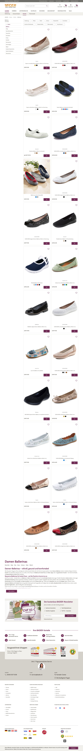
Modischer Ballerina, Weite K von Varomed (36, 151)
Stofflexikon (33, 713)
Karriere (7, 715)
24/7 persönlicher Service (43, 1)
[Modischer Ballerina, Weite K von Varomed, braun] (37, 153)
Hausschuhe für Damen (61, 591)
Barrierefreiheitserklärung (59, 697)
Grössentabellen (34, 707)
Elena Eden (7, 565)
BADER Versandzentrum (10, 713)
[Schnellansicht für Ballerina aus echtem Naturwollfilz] (47, 199)
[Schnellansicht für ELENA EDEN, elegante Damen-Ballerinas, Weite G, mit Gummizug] (47, 243)
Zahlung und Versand (34, 689)
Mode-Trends (33, 719)
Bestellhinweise (33, 709)
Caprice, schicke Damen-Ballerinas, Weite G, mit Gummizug (36, 107)
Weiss (27, 565)
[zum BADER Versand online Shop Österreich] (12, 730)
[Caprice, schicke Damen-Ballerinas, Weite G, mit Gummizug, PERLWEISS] (36, 109)
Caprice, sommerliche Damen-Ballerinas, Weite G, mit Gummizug (36, 63)
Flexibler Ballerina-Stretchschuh (36, 282)
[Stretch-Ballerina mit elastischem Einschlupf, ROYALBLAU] (67, 109)
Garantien (57, 693)
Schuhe (9, 24)
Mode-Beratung (33, 715)
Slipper (7, 46)
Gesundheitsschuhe (9, 31)
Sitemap (7, 687)
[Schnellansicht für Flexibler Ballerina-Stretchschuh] (47, 287)
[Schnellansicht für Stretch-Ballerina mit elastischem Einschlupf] (75, 111)
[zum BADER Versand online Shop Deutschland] (6, 730)
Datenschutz (57, 691)
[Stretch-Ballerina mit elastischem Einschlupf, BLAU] (63, 109)
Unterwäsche (8, 693)
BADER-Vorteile (33, 687)
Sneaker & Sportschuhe (10, 49)
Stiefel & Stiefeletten (9, 51)
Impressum (57, 689)
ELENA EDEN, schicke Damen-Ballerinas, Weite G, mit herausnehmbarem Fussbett (64, 414)
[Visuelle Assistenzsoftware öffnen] (64, 740)
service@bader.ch (37, 675)
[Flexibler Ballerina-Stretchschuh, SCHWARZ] (39, 284)
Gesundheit (8, 697)
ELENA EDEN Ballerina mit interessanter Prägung (65, 458)
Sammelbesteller (34, 695)
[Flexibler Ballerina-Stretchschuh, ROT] (37, 284)
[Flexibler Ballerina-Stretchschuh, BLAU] (36, 284)
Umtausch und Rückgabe (35, 691)
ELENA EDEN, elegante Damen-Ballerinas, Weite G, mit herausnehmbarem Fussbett (65, 195)
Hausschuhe (8, 33)
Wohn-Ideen (33, 721)
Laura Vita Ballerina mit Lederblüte (37, 370)
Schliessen (73, 748)
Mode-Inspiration (34, 717)
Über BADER (8, 707)
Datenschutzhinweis (48, 619)
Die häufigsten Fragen (34, 697)
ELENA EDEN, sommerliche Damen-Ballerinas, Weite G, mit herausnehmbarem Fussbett (64, 151)
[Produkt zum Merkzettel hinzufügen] (48, 30)
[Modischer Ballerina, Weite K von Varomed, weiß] (38, 153)
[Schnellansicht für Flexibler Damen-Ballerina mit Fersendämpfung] (75, 243)
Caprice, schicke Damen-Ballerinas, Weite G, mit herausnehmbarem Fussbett (37, 502)
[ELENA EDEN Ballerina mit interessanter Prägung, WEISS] (65, 460)
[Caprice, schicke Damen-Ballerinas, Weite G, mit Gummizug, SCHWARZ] (37, 109)
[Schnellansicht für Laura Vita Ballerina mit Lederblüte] (47, 375)
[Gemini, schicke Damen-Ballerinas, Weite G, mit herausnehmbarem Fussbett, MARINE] (64, 504)
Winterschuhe (8, 53)
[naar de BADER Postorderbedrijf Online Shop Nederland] (16, 730)
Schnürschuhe (8, 42)
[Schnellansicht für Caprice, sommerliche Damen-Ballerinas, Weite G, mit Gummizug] (47, 68)
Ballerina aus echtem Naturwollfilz (37, 195)
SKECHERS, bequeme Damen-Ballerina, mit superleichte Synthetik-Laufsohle (37, 414)
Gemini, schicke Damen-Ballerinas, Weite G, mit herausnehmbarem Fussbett (65, 502)
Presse (7, 711)
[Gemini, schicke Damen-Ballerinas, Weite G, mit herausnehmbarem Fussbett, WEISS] (65, 504)
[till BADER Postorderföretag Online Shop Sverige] (9, 730)
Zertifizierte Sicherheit (35, 693)
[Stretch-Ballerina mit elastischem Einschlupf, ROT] (65, 109)
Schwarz (23, 565)
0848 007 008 (12, 675)
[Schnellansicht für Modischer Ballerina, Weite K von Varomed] (47, 155)
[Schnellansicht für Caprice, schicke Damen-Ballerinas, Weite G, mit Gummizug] (47, 111)
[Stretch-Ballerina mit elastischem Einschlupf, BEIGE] (61, 109)
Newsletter (33, 699)
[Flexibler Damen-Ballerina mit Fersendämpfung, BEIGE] (64, 241)
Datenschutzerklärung (36, 749)
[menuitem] (6, 11)
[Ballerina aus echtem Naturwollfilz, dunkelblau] (36, 197)
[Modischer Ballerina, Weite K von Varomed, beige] (35, 153)
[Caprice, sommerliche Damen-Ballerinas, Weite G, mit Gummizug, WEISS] (38, 65)
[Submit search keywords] (47, 5)
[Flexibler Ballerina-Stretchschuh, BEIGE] (34, 284)
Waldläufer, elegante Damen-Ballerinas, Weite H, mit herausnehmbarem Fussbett (36, 327)
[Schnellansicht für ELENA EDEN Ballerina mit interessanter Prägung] (75, 463)
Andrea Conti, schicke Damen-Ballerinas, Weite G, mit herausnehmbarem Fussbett (64, 283)
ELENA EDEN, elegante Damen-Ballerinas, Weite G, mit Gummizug (37, 238)
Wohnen (7, 695)
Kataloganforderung (34, 701)
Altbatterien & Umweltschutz (60, 695)
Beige (12, 565)
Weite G (31, 565)
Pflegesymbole (33, 711)
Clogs (7, 28)
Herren (7, 691)
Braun (18, 565)
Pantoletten (8, 35)
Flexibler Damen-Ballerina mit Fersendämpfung (64, 238)
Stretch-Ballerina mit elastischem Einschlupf (65, 107)
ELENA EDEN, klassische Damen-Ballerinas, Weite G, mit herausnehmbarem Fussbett (65, 63)
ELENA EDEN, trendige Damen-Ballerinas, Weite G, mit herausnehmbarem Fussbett (65, 546)
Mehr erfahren (11, 591)
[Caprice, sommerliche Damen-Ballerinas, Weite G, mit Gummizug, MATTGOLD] (35, 65)
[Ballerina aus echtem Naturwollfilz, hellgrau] (37, 197)
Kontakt (7, 709)
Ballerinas (7, 26)
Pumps (7, 37)
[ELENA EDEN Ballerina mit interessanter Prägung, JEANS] (64, 460)
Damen (7, 689)
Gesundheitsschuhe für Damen (31, 586)
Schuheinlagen (8, 44)
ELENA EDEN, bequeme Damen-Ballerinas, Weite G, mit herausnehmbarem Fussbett (65, 370)
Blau (15, 565)
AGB (56, 687)
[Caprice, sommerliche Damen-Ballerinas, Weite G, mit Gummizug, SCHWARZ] (37, 65)
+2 (68, 109)
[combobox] (37, 5)
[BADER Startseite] (10, 6)
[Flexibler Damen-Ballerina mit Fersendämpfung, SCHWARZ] (65, 241)
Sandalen (7, 40)
